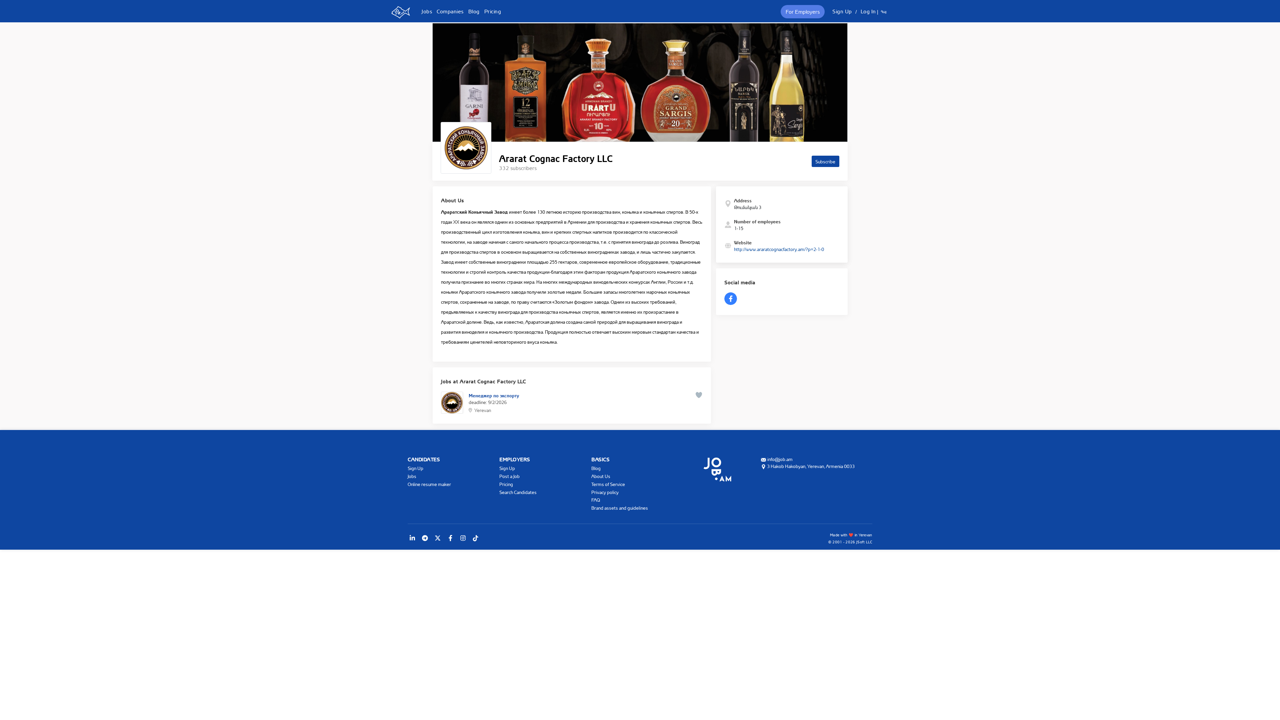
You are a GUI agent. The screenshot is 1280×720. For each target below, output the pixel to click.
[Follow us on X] (437, 538)
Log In (868, 11)
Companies (450, 11)
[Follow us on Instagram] (463, 538)
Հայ (883, 11)
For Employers (803, 11)
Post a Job (509, 476)
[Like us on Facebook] (450, 538)
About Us (600, 476)
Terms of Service (608, 484)
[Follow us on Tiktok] (475, 538)
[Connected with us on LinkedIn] (412, 538)
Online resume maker (429, 484)
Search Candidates (518, 492)
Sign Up (842, 11)
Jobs (427, 11)
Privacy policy (605, 492)
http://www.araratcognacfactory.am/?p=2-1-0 (779, 249)
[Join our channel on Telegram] (425, 538)
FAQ (595, 500)
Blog (474, 11)
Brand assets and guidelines (619, 508)
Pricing (492, 11)
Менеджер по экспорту (494, 395)
